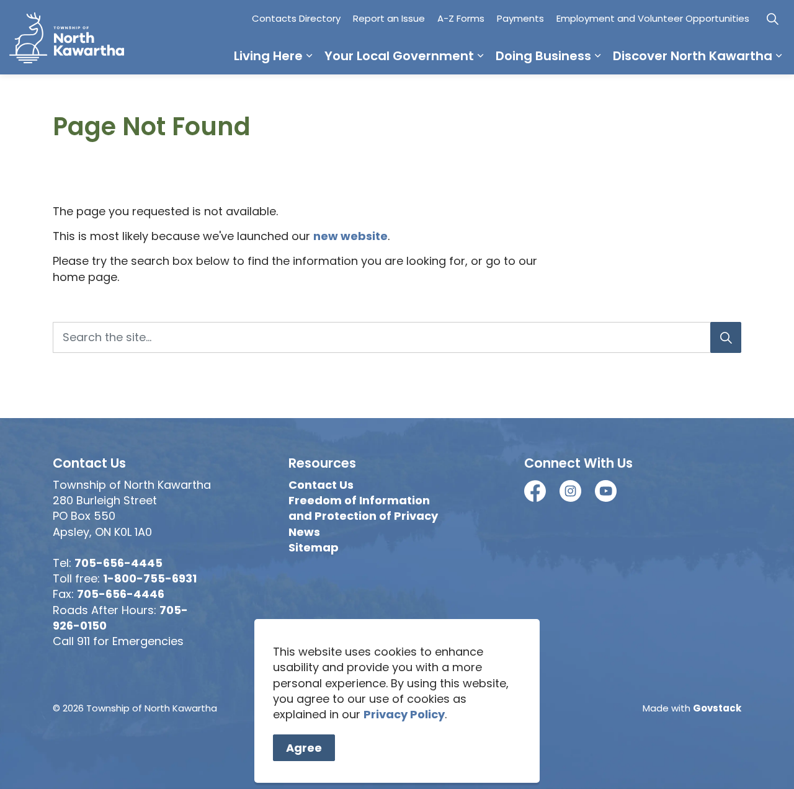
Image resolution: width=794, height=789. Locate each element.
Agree (304, 748)
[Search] (725, 337)
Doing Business (543, 56)
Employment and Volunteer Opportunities (652, 18)
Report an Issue (389, 18)
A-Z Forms (460, 18)
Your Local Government (399, 56)
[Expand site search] (772, 18)
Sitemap (313, 547)
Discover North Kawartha (692, 56)
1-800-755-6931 (150, 578)
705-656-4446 (120, 594)
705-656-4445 (118, 563)
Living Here (268, 56)
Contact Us (321, 485)
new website (350, 236)
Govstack (717, 708)
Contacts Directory (296, 18)
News (304, 532)
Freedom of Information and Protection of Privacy (363, 508)
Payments (520, 18)
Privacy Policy (404, 714)
